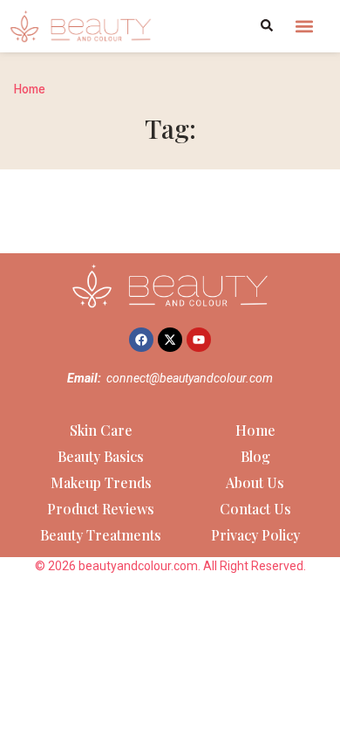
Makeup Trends (101, 482)
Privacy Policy (255, 535)
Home (29, 89)
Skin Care (101, 430)
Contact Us (255, 508)
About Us (255, 482)
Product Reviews (100, 508)
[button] (304, 25)
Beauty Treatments (100, 535)
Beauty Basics (101, 456)
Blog (255, 456)
